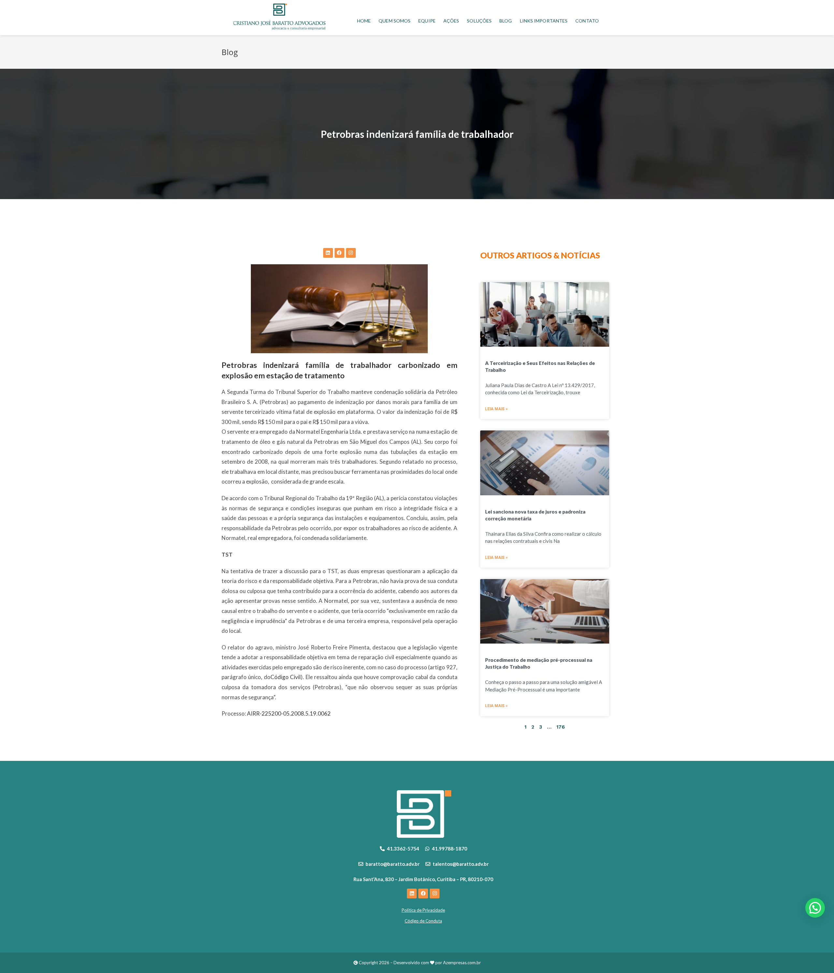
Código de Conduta (423, 920)
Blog (505, 20)
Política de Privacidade (423, 910)
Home (364, 20)
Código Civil (285, 677)
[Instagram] (351, 253)
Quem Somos (394, 20)
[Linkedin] (328, 253)
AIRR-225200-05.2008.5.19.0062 (289, 713)
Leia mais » (496, 409)
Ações (451, 20)
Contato (587, 20)
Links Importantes (544, 20)
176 (560, 727)
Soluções (479, 20)
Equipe (427, 20)
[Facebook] (339, 253)
